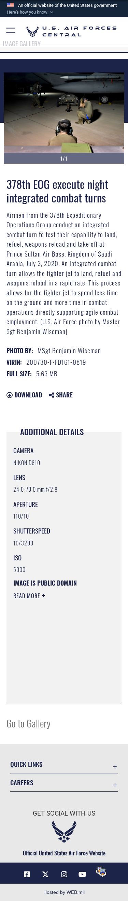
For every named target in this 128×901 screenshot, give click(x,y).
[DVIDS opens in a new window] (101, 872)
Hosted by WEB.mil (64, 892)
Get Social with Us (64, 813)
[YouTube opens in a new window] (82, 874)
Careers (21, 782)
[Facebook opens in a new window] (27, 874)
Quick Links (26, 764)
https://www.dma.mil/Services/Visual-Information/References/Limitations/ (54, 681)
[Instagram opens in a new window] (64, 874)
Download (27, 394)
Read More (27, 596)
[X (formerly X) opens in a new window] (45, 874)
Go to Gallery (28, 723)
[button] (31, 12)
